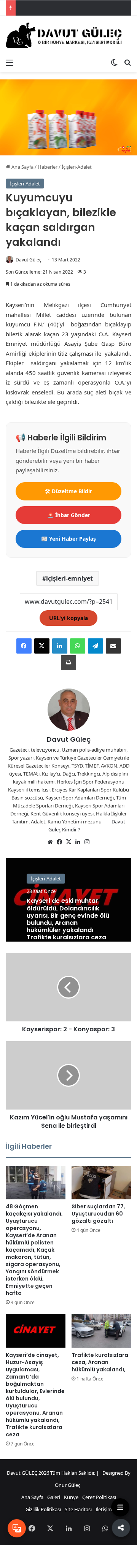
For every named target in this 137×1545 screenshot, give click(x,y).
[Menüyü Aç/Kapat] (120, 1507)
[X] (41, 646)
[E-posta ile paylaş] (113, 646)
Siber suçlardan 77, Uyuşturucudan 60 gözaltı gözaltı (98, 1214)
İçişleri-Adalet (77, 166)
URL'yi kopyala (68, 618)
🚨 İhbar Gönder (68, 515)
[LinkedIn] (59, 646)
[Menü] (9, 62)
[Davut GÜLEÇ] (68, 35)
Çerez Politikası (99, 1497)
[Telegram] (95, 646)
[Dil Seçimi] (17, 1528)
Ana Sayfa (21, 166)
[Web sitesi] (50, 842)
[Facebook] (24, 646)
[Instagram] (86, 842)
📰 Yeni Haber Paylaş (68, 538)
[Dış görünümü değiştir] (114, 62)
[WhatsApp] (77, 646)
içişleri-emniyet (69, 578)
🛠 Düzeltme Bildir (68, 491)
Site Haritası (78, 1509)
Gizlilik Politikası (43, 1509)
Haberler (47, 166)
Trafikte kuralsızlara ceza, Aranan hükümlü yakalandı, (100, 1362)
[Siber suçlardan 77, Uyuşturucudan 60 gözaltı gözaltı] (101, 1183)
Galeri (53, 1497)
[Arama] (127, 62)
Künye (71, 1497)
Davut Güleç (28, 259)
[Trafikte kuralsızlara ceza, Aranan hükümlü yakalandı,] (101, 1331)
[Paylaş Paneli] (120, 1528)
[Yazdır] (68, 662)
